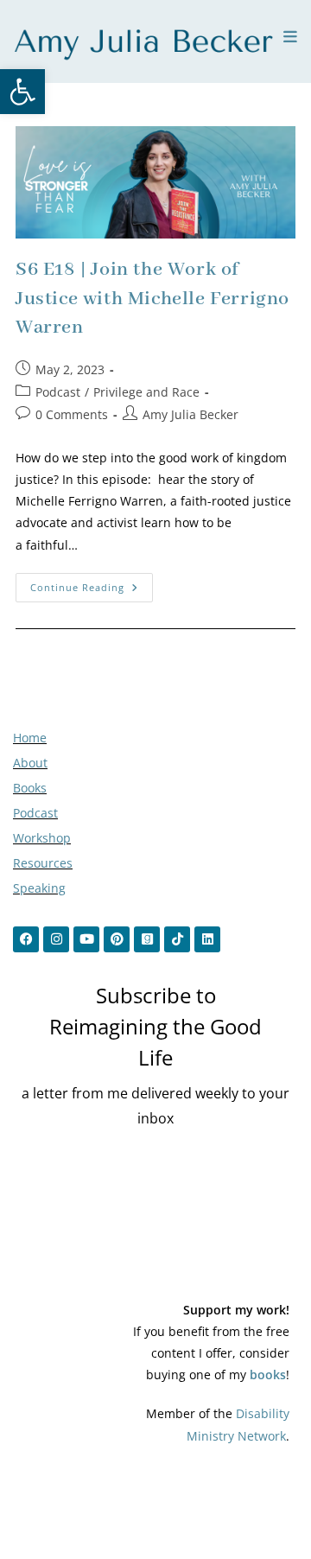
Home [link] (30, 737)
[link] (22, 91)
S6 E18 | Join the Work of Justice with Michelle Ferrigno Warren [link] (152, 299)
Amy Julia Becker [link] (190, 414)
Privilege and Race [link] (146, 392)
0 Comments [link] (71, 414)
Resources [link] (43, 863)
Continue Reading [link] (91, 583)
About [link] (30, 762)
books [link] (268, 1374)
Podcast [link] (57, 392)
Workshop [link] (42, 838)
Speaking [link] (39, 888)
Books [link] (30, 788)
